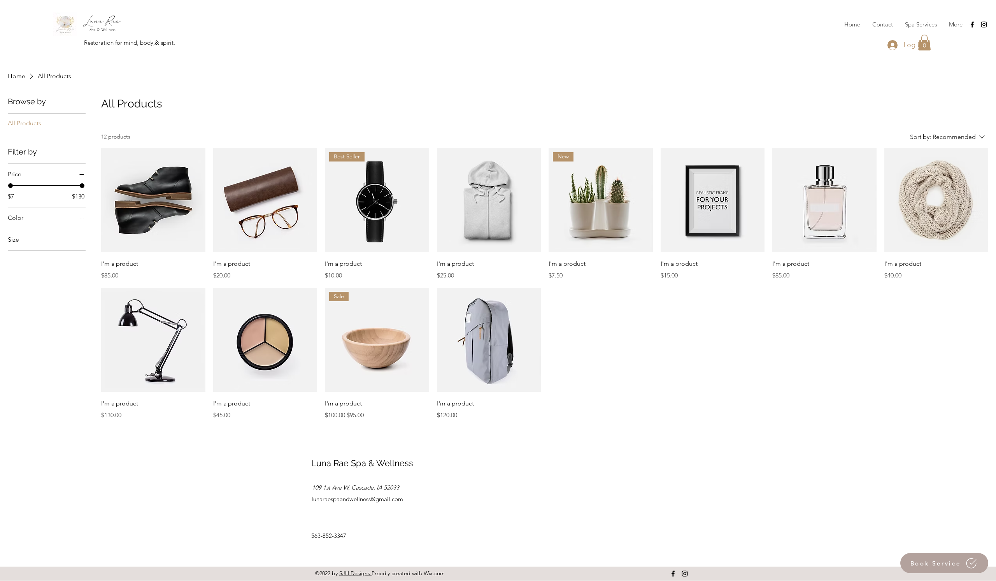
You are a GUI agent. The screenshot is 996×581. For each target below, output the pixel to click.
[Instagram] (984, 24)
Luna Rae (101, 21)
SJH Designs (355, 573)
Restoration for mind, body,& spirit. (129, 42)
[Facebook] (972, 24)
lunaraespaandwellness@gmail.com (357, 499)
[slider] (10, 185)
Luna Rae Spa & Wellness (362, 463)
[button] (924, 43)
